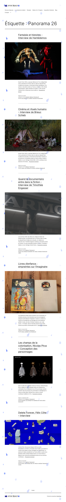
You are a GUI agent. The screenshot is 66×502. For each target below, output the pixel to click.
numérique (38, 168)
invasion (35, 251)
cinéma (23, 168)
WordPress (59, 496)
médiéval (30, 98)
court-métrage (28, 400)
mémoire (33, 168)
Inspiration (27, 330)
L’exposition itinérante (49, 10)
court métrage (24, 98)
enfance (23, 331)
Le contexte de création (20, 10)
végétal (19, 252)
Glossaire (29, 10)
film (28, 98)
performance (40, 98)
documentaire (29, 251)
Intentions (27, 462)
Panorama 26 (35, 98)
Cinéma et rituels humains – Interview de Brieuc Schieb (32, 112)
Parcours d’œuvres (9, 10)
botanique (23, 400)
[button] (11, 12)
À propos (7, 12)
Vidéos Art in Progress (37, 10)
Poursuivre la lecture (34, 161)
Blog (56, 10)
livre (30, 331)
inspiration (27, 331)
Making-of (27, 166)
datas (31, 463)
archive (23, 463)
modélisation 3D (36, 400)
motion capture (42, 400)
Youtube (19, 464)
